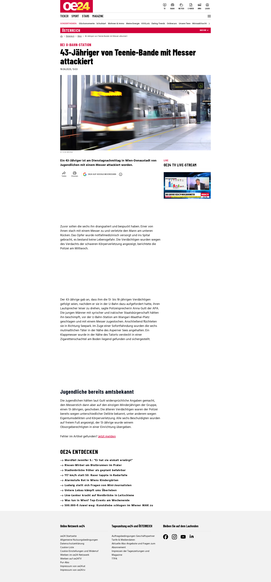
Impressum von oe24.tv (72, 570)
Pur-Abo (64, 563)
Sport (75, 16)
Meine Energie (132, 23)
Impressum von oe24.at (72, 566)
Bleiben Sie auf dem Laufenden (180, 526)
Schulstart (101, 23)
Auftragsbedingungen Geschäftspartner (133, 536)
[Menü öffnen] (209, 16)
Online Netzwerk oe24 (72, 526)
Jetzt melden (107, 436)
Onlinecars (172, 23)
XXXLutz (145, 23)
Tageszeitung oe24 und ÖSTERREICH (132, 526)
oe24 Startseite (68, 536)
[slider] (179, 193)
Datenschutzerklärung (72, 544)
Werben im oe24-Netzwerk (74, 555)
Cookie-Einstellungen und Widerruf (79, 551)
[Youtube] (183, 536)
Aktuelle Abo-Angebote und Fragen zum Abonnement (133, 546)
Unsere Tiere (184, 23)
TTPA (114, 559)
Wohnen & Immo (116, 23)
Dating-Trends (158, 23)
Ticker (64, 16)
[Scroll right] (209, 23)
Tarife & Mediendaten (123, 540)
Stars (85, 16)
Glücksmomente (87, 23)
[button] (168, 193)
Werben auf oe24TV (71, 559)
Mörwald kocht (199, 23)
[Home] (61, 36)
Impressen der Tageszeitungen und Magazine (130, 553)
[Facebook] (165, 536)
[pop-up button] (200, 193)
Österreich (71, 30)
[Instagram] (174, 536)
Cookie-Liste (67, 547)
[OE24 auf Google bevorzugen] (120, 174)
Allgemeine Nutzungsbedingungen (79, 540)
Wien (79, 36)
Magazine (98, 16)
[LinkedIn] (191, 536)
